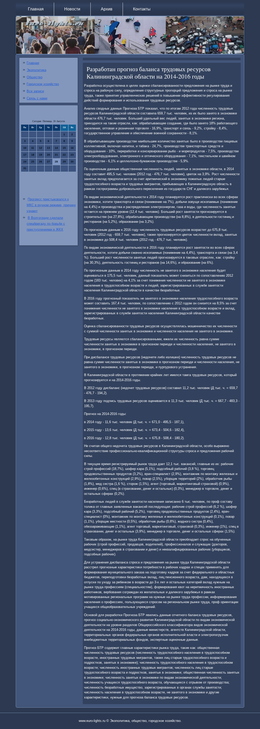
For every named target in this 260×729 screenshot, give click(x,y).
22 (64, 154)
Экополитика (36, 70)
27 (48, 161)
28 (56, 161)
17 (24, 154)
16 (72, 147)
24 (24, 161)
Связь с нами (37, 98)
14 (56, 147)
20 (48, 154)
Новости (72, 9)
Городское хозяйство (43, 84)
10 (24, 147)
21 (56, 154)
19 (40, 154)
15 (64, 147)
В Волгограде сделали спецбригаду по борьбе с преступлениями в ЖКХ (46, 223)
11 (32, 147)
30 (72, 161)
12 (40, 147)
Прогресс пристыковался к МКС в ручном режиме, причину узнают (51, 205)
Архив (106, 9)
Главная (36, 9)
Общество (34, 77)
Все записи (35, 91)
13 (48, 147)
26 (40, 161)
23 (72, 154)
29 (64, 161)
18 (32, 154)
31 (24, 168)
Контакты (142, 9)
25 (32, 161)
